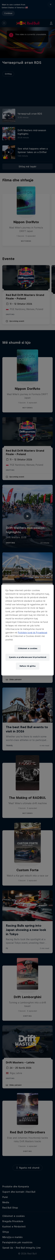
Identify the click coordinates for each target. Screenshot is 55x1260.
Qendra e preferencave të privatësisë (27, 657)
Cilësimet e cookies (27, 648)
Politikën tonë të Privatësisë (32, 632)
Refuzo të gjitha (27, 666)
